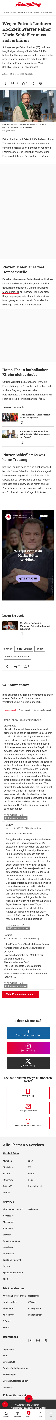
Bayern (6, 1173)
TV (29, 1167)
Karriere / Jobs (10, 1302)
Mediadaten (34, 1296)
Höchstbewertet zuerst (42, 710)
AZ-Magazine (34, 1308)
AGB (5, 1355)
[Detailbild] (51, 93)
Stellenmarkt (34, 1209)
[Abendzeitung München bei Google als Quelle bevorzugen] (41, 83)
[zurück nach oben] (29, 1399)
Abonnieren (8, 1308)
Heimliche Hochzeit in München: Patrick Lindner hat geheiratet (35, 626)
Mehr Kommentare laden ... (20, 994)
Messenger (8, 1222)
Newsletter (8, 1216)
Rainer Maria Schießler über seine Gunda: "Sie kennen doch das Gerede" (35, 434)
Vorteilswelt (8, 1253)
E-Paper (7, 1321)
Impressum (8, 1349)
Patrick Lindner (24, 648)
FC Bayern (8, 1180)
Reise (30, 1180)
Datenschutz (9, 1362)
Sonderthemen (35, 1315)
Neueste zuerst (10, 710)
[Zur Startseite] (28, 7)
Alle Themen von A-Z (13, 1209)
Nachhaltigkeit (35, 1186)
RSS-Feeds (8, 1228)
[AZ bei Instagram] (38, 1340)
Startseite (6, 12)
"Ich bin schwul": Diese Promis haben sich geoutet (35, 416)
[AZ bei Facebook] (30, 1340)
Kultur (31, 1173)
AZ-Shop (32, 1302)
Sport (30, 1161)
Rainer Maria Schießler (17, 656)
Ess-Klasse (8, 1247)
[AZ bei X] (46, 1340)
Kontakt (6, 1327)
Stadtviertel (8, 1167)
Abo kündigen (9, 1374)
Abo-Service (8, 1315)
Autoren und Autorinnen (14, 1296)
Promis (13, 12)
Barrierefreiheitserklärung (15, 1368)
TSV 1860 (7, 1186)
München (7, 1161)
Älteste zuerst (24, 710)
